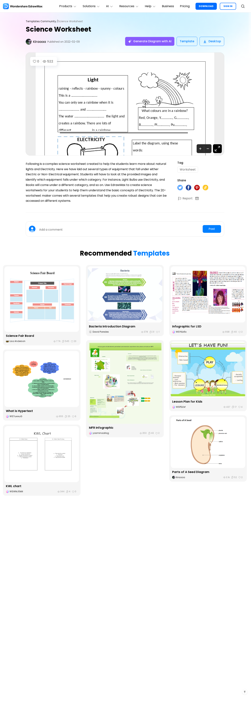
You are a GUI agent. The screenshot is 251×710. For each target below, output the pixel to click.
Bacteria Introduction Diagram (112, 326)
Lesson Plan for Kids (187, 401)
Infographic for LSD (186, 326)
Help (148, 6)
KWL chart (13, 486)
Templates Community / (42, 21)
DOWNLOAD (206, 6)
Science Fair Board (20, 336)
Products (65, 6)
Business (168, 6)
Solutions (89, 6)
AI (107, 6)
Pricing (185, 6)
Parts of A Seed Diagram (190, 472)
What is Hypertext (19, 411)
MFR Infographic (101, 428)
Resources (126, 6)
